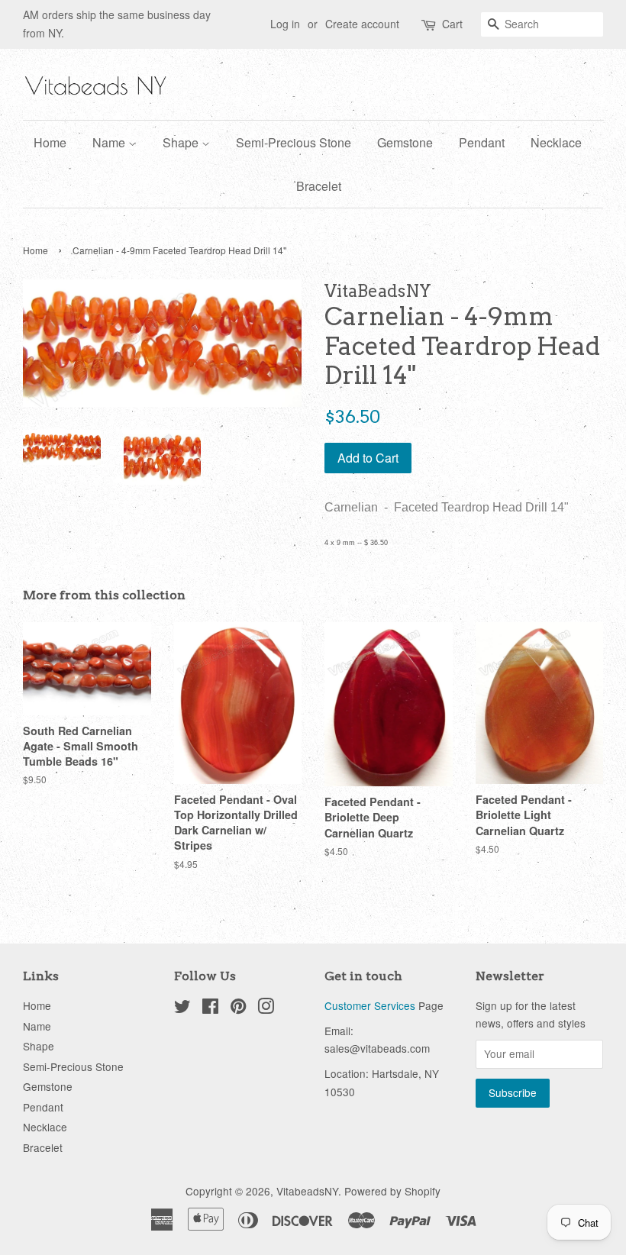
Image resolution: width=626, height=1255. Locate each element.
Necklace (556, 142)
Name (110, 142)
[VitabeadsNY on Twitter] (182, 1008)
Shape (182, 142)
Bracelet (318, 186)
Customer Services (369, 1005)
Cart (452, 23)
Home (50, 142)
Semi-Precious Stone (293, 142)
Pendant (482, 142)
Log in (285, 23)
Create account (362, 23)
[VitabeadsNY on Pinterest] (238, 1008)
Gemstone (405, 142)
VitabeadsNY (307, 1191)
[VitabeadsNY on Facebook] (210, 1008)
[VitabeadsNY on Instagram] (265, 1008)
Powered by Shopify (392, 1191)
